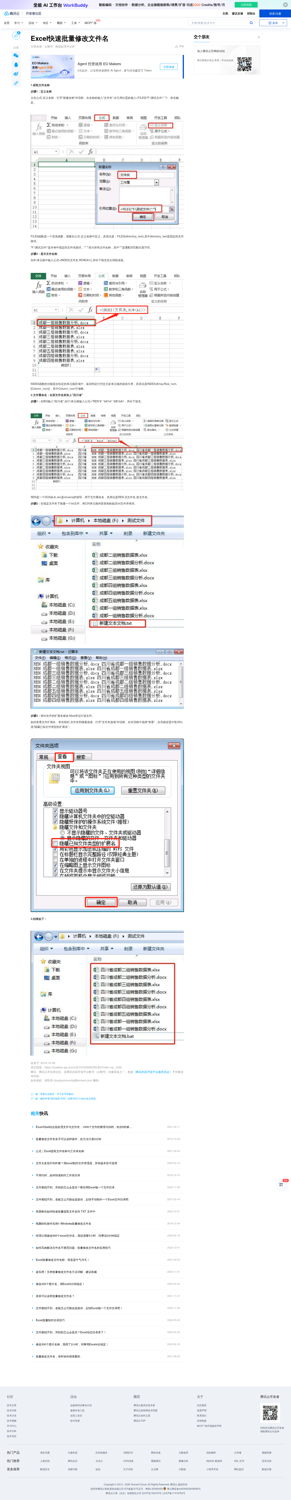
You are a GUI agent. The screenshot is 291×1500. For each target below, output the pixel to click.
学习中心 (11, 1425)
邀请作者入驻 (77, 1410)
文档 (225, 13)
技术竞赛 (75, 1420)
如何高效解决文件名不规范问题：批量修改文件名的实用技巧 (73, 1248)
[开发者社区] (33, 13)
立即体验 (168, 67)
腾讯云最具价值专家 (144, 1405)
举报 (181, 46)
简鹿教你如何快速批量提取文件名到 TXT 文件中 (65, 1211)
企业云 (99, 1460)
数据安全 (45, 1469)
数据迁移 (266, 1469)
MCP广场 (90, 23)
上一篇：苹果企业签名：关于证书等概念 (52, 1093)
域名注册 (45, 1452)
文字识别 (128, 1469)
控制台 (251, 13)
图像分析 (183, 1460)
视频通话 (156, 1460)
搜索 (251, 23)
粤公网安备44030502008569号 (184, 1488)
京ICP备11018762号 (174, 1493)
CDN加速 (128, 1460)
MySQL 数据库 (214, 1460)
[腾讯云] (11, 13)
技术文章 (11, 1405)
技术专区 (11, 1436)
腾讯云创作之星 (142, 1415)
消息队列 (128, 1452)
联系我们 (201, 1415)
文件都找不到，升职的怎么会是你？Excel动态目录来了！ (71, 1332)
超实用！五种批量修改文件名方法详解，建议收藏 (66, 1272)
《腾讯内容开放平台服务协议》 (152, 1072)
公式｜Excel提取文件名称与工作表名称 (60, 1151)
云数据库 (183, 1452)
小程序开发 (212, 1469)
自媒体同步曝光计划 (81, 1405)
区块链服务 (101, 1452)
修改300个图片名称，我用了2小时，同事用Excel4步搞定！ (72, 1344)
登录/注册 (275, 13)
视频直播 (266, 1452)
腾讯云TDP (140, 1420)
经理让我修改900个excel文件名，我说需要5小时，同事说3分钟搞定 (78, 1235)
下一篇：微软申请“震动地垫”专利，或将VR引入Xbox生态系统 (63, 1098)
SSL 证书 (239, 1460)
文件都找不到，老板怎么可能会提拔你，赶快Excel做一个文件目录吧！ (79, 1308)
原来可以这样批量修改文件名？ (55, 1296)
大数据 (182, 1469)
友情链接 (201, 1420)
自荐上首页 (76, 1415)
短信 (98, 1469)
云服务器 (72, 1452)
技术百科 (11, 1430)
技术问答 (11, 1410)
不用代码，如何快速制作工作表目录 (58, 1175)
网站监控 (239, 1469)
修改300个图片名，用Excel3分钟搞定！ (60, 1284)
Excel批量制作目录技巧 (50, 1320)
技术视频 (11, 1420)
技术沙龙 (11, 1415)
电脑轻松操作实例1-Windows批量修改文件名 (63, 1223)
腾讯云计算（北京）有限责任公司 (123, 1493)
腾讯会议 (72, 1460)
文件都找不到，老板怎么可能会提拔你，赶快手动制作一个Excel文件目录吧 (82, 1199)
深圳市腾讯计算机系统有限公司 (107, 1488)
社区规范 (201, 1405)
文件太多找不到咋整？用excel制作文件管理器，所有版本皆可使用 (76, 1163)
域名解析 (211, 1452)
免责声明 (201, 1410)
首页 (7, 23)
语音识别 (266, 1460)
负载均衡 (72, 1469)
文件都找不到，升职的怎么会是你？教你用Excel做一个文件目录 (75, 1187)
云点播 (154, 1469)
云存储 (237, 1452)
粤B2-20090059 (154, 1488)
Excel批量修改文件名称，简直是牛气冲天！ (63, 1260)
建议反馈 (237, 13)
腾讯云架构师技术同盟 (145, 1410)
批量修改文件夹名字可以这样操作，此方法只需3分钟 (68, 1139)
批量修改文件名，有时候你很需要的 (58, 1356)
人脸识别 (45, 1460)
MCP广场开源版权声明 (209, 1425)
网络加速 (156, 1452)
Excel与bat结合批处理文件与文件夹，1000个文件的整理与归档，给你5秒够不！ (85, 1127)
